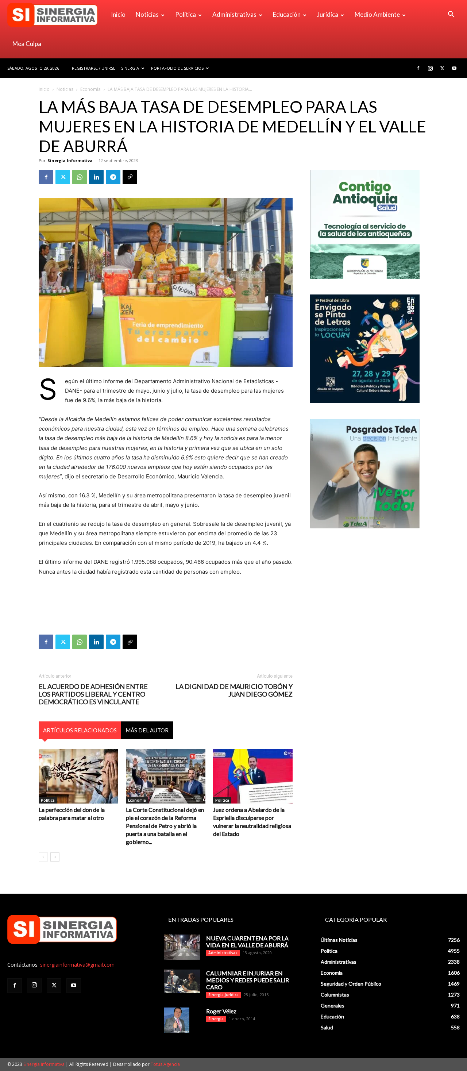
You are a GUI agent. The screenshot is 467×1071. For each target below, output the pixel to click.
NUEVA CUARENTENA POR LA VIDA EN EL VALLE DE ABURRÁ (247, 941)
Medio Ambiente (377, 14)
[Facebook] (418, 68)
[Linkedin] (96, 177)
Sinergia (130, 68)
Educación (287, 14)
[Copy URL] (130, 177)
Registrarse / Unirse (93, 68)
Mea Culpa (26, 43)
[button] (451, 15)
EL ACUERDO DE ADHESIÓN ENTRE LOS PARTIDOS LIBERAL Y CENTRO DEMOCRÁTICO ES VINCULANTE (93, 694)
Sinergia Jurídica (223, 994)
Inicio (118, 14)
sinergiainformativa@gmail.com (77, 964)
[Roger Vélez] (176, 1020)
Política (185, 14)
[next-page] (54, 857)
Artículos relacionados (80, 730)
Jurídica (327, 14)
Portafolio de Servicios (177, 68)
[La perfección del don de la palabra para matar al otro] (78, 776)
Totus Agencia (165, 1064)
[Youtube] (454, 68)
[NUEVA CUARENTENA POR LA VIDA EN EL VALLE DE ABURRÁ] (182, 947)
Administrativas (234, 14)
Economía (90, 89)
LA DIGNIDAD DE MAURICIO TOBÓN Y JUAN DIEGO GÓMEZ (234, 690)
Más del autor (147, 730)
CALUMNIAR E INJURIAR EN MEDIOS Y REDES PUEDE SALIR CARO (247, 980)
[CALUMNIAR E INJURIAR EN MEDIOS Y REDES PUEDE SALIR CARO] (182, 981)
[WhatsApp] (79, 177)
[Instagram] (430, 68)
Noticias (147, 14)
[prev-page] (43, 857)
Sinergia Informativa (70, 160)
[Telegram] (113, 177)
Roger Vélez (221, 1011)
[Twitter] (442, 68)
